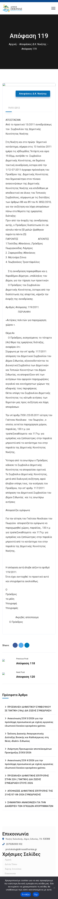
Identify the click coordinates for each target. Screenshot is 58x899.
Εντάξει (26, 894)
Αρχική (13, 44)
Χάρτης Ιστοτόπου (13, 868)
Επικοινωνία (10, 873)
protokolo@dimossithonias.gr (21, 849)
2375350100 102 (14, 844)
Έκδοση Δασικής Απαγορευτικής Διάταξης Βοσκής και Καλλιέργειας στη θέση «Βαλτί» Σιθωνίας (27, 737)
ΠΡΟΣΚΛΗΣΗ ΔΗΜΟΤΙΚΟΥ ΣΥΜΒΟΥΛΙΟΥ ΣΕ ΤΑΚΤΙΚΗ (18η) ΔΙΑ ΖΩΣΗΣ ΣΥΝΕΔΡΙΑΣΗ (28, 709)
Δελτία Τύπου (11, 864)
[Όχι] (54, 887)
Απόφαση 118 (25, 663)
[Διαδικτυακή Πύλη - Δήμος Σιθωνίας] (12, 8)
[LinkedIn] (26, 645)
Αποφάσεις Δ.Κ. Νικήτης (32, 44)
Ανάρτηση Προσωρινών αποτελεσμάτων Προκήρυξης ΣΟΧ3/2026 (28, 751)
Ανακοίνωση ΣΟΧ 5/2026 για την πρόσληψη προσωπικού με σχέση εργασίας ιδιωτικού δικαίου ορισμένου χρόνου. (29, 722)
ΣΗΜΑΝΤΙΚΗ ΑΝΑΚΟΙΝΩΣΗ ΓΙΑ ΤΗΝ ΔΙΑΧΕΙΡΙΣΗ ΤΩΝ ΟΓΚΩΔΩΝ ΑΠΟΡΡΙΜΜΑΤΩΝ (29, 804)
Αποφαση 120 (25, 676)
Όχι (36, 894)
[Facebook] (15, 645)
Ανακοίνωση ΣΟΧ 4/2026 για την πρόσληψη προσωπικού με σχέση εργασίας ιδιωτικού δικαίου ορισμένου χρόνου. (29, 764)
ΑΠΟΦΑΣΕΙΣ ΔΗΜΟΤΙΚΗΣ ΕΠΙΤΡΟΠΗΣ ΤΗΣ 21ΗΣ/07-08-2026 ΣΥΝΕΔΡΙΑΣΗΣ (29, 792)
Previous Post (22, 659)
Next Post (20, 672)
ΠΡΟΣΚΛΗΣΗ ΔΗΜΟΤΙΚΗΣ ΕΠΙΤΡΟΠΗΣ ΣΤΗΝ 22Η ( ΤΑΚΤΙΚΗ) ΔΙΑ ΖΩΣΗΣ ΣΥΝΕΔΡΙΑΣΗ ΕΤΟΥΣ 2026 (27, 779)
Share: (5, 645)
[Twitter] (21, 645)
